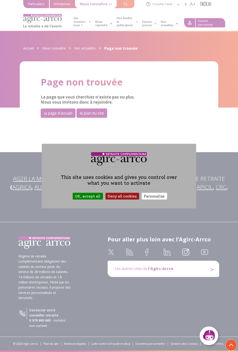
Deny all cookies (122, 196)
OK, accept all (87, 196)
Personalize (154, 196)
